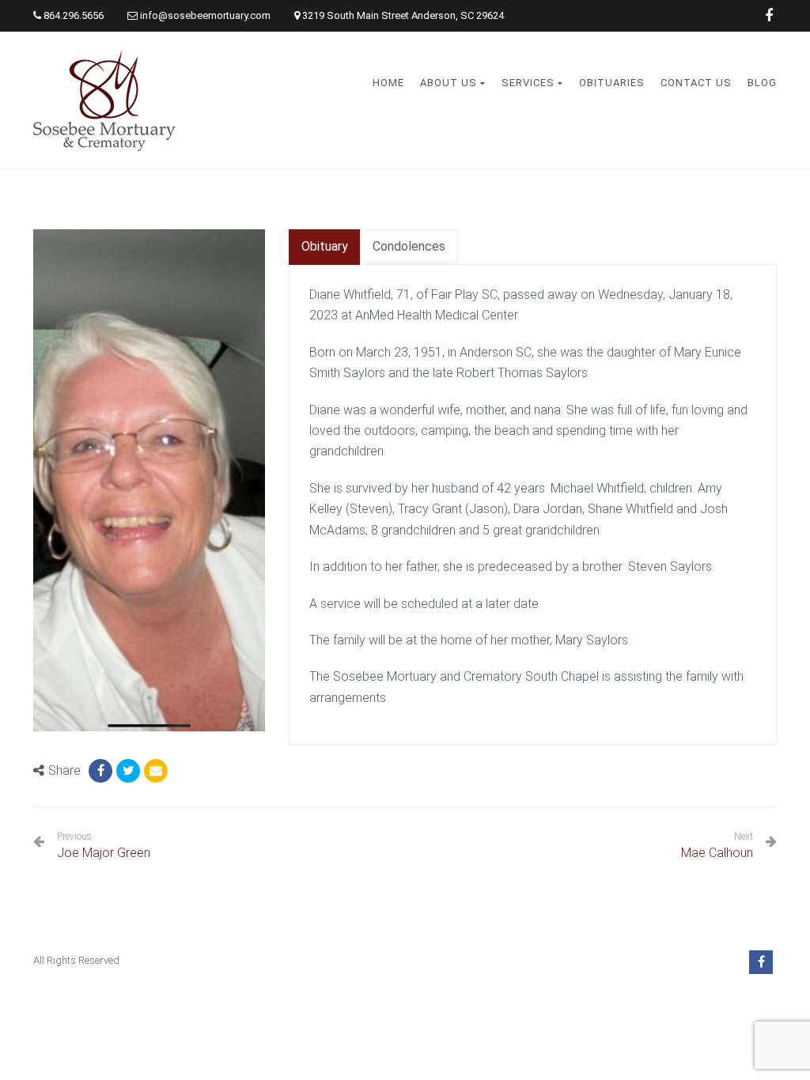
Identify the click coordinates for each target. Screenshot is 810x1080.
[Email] (156, 771)
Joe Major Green (103, 845)
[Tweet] (128, 771)
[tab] (325, 247)
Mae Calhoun (717, 852)
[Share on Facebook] (100, 771)
